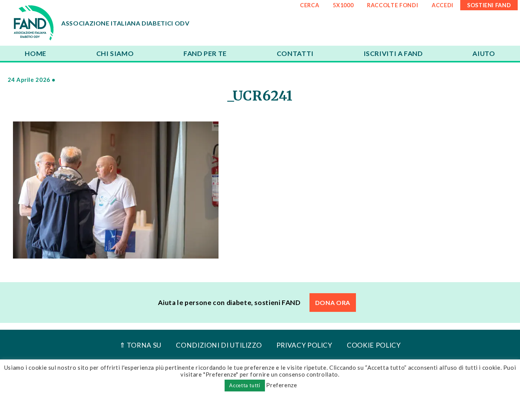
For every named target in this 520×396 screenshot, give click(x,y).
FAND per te (205, 53)
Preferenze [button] (281, 385)
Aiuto (483, 53)
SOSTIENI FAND (489, 5)
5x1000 (343, 5)
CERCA (309, 5)
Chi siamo (115, 53)
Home (35, 53)
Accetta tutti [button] (244, 385)
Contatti (295, 53)
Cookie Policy (373, 345)
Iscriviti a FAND (393, 53)
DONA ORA (332, 302)
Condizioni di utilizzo (219, 345)
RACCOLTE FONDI (392, 5)
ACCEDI (442, 5)
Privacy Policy (304, 345)
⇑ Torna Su (140, 345)
